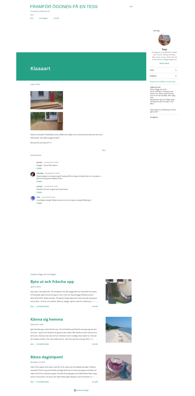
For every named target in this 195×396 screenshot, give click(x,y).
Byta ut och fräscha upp (52, 281)
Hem (31, 18)
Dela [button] (104, 150)
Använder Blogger (82, 390)
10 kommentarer (42, 382)
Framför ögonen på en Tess (64, 6)
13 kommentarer (42, 344)
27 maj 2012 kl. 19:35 (51, 162)
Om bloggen (43, 18)
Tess (164, 49)
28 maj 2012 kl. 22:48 (52, 173)
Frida (38, 197)
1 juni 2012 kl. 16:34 (51, 186)
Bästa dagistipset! (46, 356)
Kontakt (56, 18)
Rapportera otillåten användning (162, 81)
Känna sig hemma (46, 319)
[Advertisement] (77, 38)
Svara (39, 168)
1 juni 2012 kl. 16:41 (48, 197)
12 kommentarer (42, 306)
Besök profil (164, 63)
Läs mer (95, 306)
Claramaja (40, 173)
